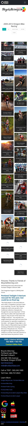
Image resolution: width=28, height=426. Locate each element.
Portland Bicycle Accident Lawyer (10, 396)
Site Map (22, 422)
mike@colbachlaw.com (10, 365)
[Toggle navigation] (25, 2)
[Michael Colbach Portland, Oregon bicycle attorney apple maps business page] (12, 404)
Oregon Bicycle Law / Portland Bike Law (12, 380)
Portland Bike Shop (6, 383)
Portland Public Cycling (7, 386)
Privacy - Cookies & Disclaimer (10, 422)
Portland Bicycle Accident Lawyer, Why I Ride (14, 393)
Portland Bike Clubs (6, 390)
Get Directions (7, 363)
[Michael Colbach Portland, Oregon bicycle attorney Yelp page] (13, 416)
